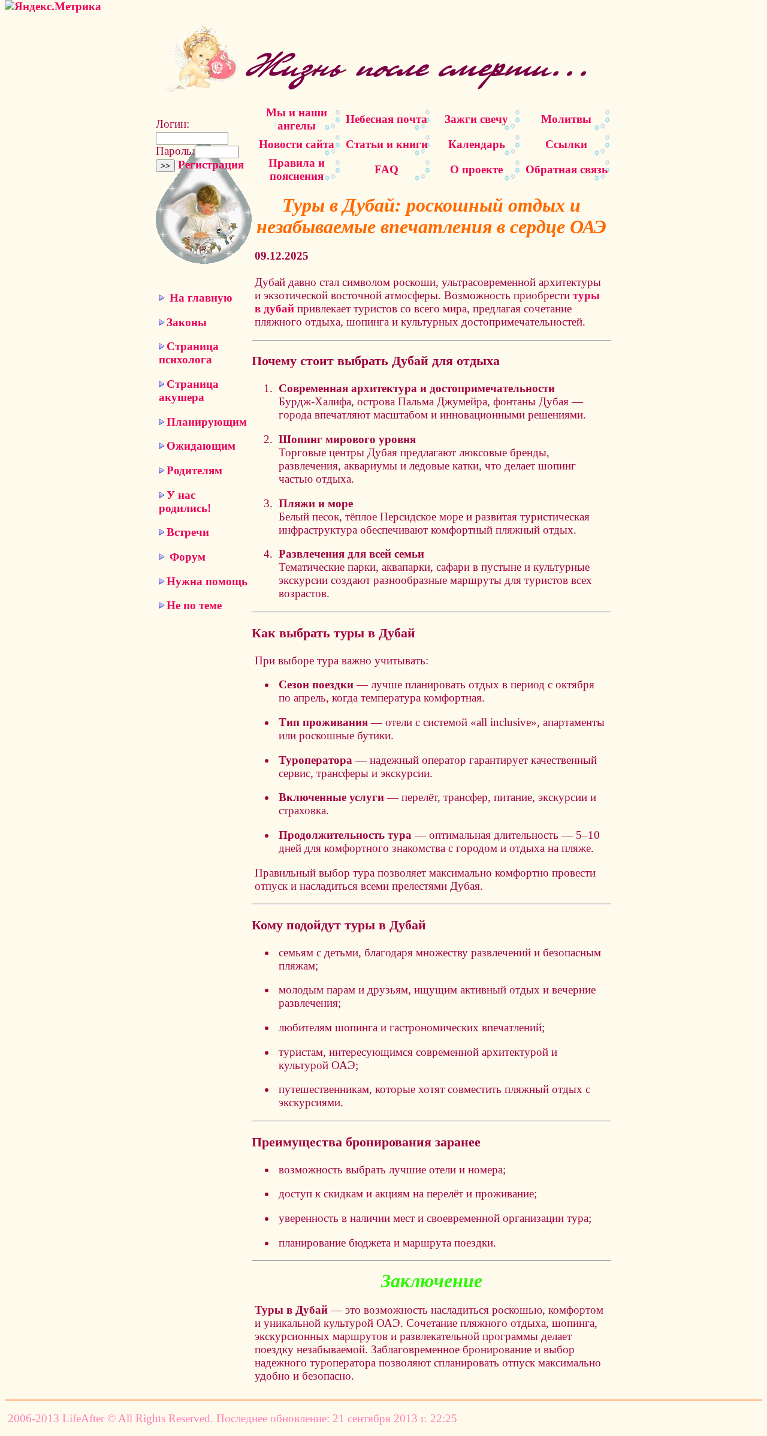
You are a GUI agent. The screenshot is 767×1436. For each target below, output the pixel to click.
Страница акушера (189, 391)
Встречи (188, 532)
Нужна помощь (207, 581)
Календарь (476, 144)
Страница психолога (189, 353)
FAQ (386, 169)
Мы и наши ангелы (296, 119)
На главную (201, 297)
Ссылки (566, 144)
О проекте (476, 169)
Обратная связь (567, 169)
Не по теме (194, 605)
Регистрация (211, 164)
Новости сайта (296, 144)
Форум (188, 556)
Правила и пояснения (296, 169)
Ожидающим (201, 445)
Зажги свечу (476, 119)
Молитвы (566, 119)
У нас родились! (185, 501)
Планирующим (207, 422)
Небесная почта (386, 119)
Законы (187, 322)
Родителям (194, 470)
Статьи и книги (387, 144)
